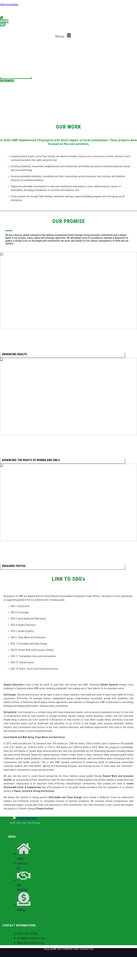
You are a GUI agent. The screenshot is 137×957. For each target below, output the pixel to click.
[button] (64, 36)
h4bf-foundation (9, 4)
